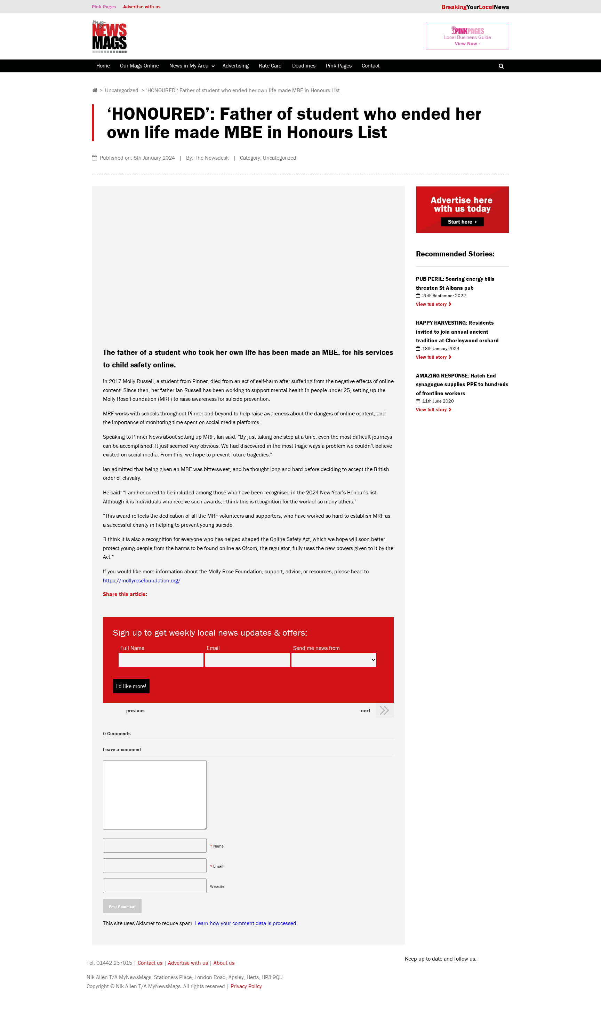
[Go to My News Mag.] (95, 90)
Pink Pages (104, 6)
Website (217, 886)
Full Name (132, 647)
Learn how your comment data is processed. (246, 923)
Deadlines (303, 65)
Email (213, 647)
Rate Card (270, 65)
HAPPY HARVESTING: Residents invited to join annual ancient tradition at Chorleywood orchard (457, 331)
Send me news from (316, 647)
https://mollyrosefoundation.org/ (142, 580)
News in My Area (188, 65)
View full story (431, 304)
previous (135, 710)
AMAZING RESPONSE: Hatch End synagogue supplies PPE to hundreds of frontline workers (462, 384)
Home (103, 65)
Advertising (236, 65)
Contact (370, 65)
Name (218, 846)
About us (224, 962)
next (365, 710)
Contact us (150, 962)
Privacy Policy (246, 986)
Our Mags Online (139, 65)
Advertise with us (142, 6)
